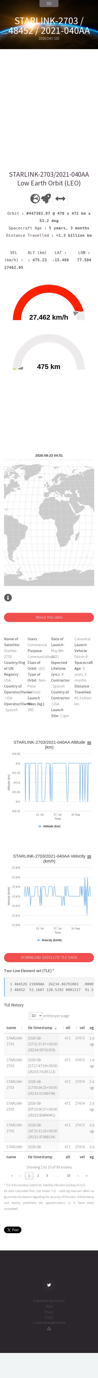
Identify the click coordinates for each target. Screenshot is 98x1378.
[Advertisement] (49, 109)
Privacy (49, 1312)
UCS (82, 1185)
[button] (21, 1027)
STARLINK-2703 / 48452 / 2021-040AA (49, 25)
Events (49, 1317)
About (49, 1306)
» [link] (86, 1175)
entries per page (56, 1015)
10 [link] (68, 1175)
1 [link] (29, 1175)
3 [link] (47, 1175)
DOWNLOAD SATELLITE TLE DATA (49, 957)
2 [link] (38, 1175)
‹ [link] (20, 1175)
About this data (49, 617)
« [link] (12, 1175)
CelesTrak (35, 1185)
